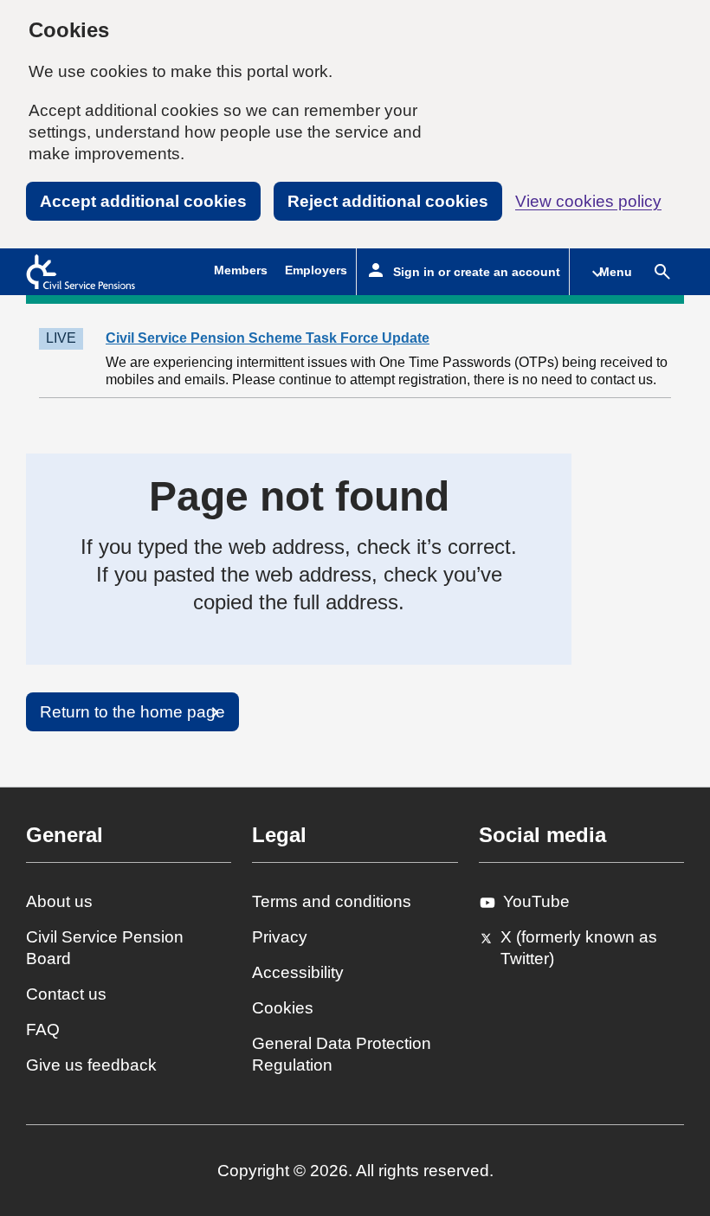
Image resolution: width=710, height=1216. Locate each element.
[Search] (662, 271)
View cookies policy (588, 201)
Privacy (279, 937)
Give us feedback (91, 1065)
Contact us (66, 994)
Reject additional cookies (387, 201)
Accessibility (298, 972)
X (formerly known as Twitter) (578, 948)
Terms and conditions (331, 901)
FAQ (43, 1029)
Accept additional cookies (143, 201)
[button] (605, 271)
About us (59, 901)
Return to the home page (132, 712)
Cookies (282, 1008)
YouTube (536, 901)
